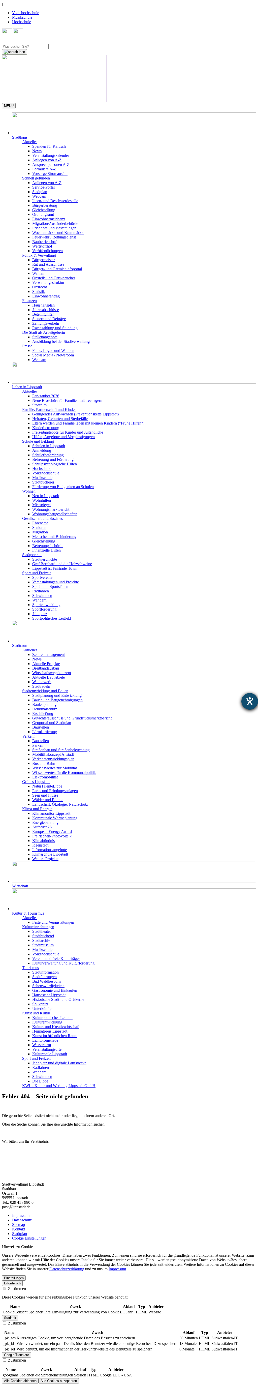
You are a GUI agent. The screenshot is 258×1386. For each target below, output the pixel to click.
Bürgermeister (43, 260)
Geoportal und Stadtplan (51, 722)
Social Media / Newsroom (53, 355)
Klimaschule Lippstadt (50, 854)
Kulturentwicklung (47, 1022)
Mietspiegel (41, 505)
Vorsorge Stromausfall (50, 173)
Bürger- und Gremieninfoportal (57, 269)
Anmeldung (41, 450)
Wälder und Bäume (47, 800)
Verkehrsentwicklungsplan (53, 759)
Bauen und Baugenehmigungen (57, 700)
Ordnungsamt (43, 214)
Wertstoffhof (42, 246)
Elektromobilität (45, 777)
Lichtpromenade (45, 1040)
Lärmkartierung (44, 732)
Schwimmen (42, 595)
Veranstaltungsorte (46, 1049)
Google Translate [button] (16, 1355)
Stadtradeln (41, 686)
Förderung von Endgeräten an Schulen (63, 487)
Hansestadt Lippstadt (49, 995)
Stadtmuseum (43, 945)
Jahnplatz (39, 614)
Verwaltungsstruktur (48, 282)
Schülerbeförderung (48, 455)
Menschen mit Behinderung (54, 536)
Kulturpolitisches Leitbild (52, 1017)
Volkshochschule (25, 13)
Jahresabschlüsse (45, 310)
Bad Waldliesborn (46, 981)
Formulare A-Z (44, 169)
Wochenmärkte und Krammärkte (58, 232)
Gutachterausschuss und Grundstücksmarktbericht (72, 718)
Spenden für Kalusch (49, 146)
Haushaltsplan (43, 305)
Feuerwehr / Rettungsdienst (54, 237)
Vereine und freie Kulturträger (56, 958)
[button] (134, 126)
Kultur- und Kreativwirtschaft (55, 1027)
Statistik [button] (10, 1318)
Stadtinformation (45, 972)
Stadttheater (41, 931)
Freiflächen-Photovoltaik (52, 836)
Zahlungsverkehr (45, 323)
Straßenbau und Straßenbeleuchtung (61, 750)
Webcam (39, 196)
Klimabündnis (43, 840)
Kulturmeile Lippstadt (49, 1054)
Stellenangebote (44, 337)
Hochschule (21, 22)
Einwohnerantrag (46, 296)
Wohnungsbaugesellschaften (54, 514)
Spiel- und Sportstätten (50, 586)
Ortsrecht (39, 287)
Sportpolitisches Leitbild (51, 618)
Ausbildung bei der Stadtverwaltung (61, 341)
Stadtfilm (39, 405)
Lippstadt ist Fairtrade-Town (54, 568)
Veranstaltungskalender (50, 155)
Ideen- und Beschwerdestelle (55, 201)
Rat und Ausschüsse (48, 264)
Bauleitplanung (44, 704)
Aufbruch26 (42, 827)
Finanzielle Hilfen (46, 550)
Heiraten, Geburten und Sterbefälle (60, 418)
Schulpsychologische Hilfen (54, 464)
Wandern (39, 600)
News (37, 151)
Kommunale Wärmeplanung (54, 818)
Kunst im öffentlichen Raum (54, 1036)
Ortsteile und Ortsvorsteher (53, 278)
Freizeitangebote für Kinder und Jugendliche (67, 432)
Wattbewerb (41, 682)
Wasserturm (41, 1045)
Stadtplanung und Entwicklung (57, 695)
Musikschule (22, 17)
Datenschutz (22, 1220)
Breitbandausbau (45, 668)
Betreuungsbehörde (47, 546)
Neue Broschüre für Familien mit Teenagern (67, 400)
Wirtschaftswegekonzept (51, 673)
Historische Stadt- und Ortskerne (58, 999)
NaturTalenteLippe (47, 786)
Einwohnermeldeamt (48, 219)
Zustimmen (16, 1288)
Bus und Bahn (43, 763)
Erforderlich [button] (12, 1283)
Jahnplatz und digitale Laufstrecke (59, 1063)
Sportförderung (44, 609)
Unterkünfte (41, 1008)
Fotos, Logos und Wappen (53, 350)
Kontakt (18, 1229)
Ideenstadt (40, 845)
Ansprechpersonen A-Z (51, 164)
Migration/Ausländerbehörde (55, 223)
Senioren (39, 527)
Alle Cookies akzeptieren (59, 1381)
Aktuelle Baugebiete (48, 677)
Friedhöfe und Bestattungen (54, 228)
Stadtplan (39, 192)
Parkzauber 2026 (45, 396)
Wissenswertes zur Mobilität (54, 768)
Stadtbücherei (43, 482)
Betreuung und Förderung (53, 459)
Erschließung (42, 713)
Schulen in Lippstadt (48, 446)
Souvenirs (40, 1004)
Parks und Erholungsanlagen (55, 791)
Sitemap (18, 1224)
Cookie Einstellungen (29, 1238)
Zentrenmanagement (48, 654)
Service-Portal (43, 187)
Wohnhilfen (41, 500)
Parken (37, 745)
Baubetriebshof (44, 241)
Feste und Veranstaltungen (53, 922)
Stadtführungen (44, 977)
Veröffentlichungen (47, 251)
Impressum (20, 1215)
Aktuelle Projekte (46, 663)
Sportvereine (42, 577)
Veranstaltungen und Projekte (55, 582)
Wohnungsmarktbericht (50, 509)
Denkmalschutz (44, 709)
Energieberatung (45, 822)
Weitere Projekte (45, 859)
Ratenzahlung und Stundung (55, 328)
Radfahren (40, 591)
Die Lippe (40, 1081)
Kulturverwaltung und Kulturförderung (63, 963)
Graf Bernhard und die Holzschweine (62, 564)
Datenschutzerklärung (66, 1269)
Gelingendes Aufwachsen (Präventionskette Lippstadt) (75, 414)
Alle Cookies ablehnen (20, 1381)
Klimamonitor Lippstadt (51, 813)
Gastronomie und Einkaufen (54, 990)
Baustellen (40, 727)
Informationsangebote (49, 850)
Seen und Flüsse (45, 795)
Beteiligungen (43, 314)
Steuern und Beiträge (49, 319)
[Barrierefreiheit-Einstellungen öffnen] (249, 701)
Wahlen (38, 273)
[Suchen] (14, 52)
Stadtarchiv (41, 940)
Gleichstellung (43, 210)
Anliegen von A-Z (46, 160)
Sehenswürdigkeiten (48, 986)
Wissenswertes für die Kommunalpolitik (64, 772)
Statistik (38, 291)
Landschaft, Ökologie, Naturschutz (60, 804)
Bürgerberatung (44, 205)
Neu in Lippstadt (45, 496)
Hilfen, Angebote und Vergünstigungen (63, 437)
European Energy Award (52, 831)
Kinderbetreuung (45, 428)
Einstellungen (14, 1278)
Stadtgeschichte (44, 559)
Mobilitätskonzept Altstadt (53, 754)
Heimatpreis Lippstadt (49, 1031)
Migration (40, 532)
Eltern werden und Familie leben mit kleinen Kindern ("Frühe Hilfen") (88, 423)
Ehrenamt (40, 523)
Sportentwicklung (46, 604)
